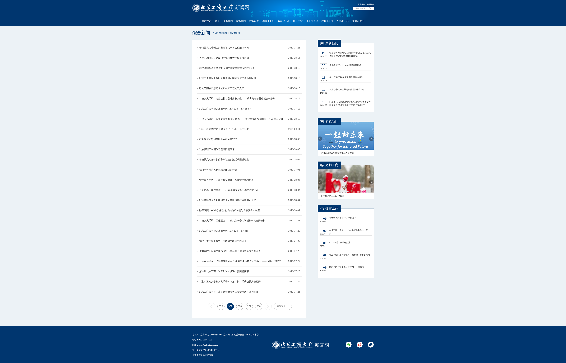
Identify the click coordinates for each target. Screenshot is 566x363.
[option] (346, 139)
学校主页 (206, 21)
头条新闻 (228, 21)
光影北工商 (343, 21)
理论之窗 (298, 21)
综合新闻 (241, 21)
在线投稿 (370, 4)
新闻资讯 (223, 33)
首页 (217, 21)
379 (249, 306)
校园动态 (254, 21)
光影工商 (331, 165)
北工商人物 (312, 21)
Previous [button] (320, 138)
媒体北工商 (268, 21)
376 (221, 306)
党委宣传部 (358, 21)
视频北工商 (327, 21)
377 (230, 306)
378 (240, 306)
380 (259, 306)
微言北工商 (283, 21)
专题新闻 (331, 121)
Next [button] (371, 138)
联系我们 (361, 4)
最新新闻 (331, 43)
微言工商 (331, 208)
